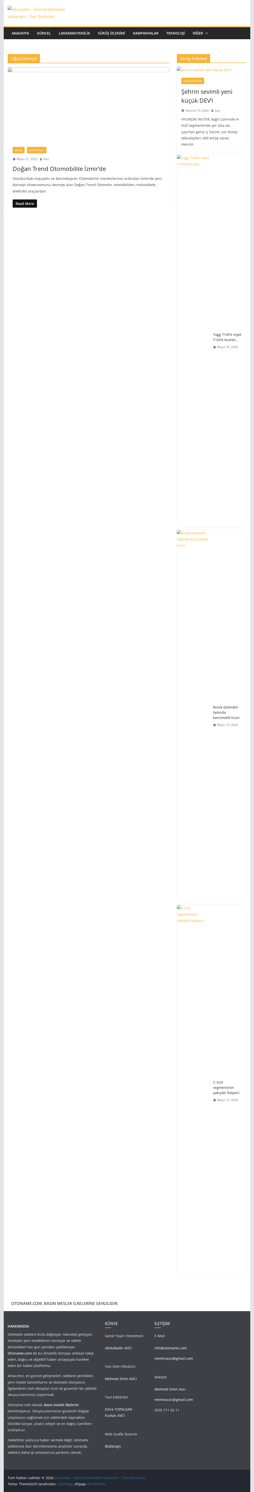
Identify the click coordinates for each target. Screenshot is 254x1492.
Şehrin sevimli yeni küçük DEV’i (206, 95)
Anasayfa (20, 33)
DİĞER (198, 33)
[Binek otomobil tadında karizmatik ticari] (193, 716)
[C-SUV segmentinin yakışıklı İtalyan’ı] (193, 1091)
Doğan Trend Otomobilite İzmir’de (59, 168)
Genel (19, 150)
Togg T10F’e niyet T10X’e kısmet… (227, 337)
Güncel (44, 33)
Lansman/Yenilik (74, 33)
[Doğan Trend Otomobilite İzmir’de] (88, 104)
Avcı (46, 159)
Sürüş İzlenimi (111, 33)
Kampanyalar (146, 33)
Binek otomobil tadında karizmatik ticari (226, 712)
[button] (205, 33)
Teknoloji (175, 33)
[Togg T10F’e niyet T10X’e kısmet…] (193, 341)
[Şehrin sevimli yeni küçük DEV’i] (211, 70)
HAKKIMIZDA (18, 1326)
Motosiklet (36, 150)
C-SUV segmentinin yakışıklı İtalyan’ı (226, 1087)
